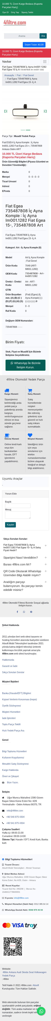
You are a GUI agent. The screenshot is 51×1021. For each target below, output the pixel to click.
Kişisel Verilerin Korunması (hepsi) (19, 699)
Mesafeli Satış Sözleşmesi (15, 763)
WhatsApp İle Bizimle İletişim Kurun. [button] (27, 365)
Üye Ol (5, 12)
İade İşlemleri (9, 718)
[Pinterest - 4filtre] (32, 612)
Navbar (6, 62)
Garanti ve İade (9, 666)
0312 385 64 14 (41, 904)
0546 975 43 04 (36, 910)
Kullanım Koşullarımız (13, 757)
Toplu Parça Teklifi (11, 724)
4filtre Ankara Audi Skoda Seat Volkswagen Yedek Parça (24, 974)
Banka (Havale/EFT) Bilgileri (16, 693)
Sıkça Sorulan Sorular (13, 672)
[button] (25, 111)
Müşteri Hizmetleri (11, 712)
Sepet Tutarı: (34, 44)
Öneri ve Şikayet (10, 776)
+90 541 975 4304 (15, 823)
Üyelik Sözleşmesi (11, 705)
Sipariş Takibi (27, 12)
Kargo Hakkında (10, 770)
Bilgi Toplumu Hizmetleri (14, 751)
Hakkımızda (8, 659)
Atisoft (36, 985)
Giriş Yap (15, 12)
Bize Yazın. (12, 782)
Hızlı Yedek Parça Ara (13, 730)
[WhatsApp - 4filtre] (25, 612)
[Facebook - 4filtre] (18, 612)
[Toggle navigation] (45, 61)
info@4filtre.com (21, 897)
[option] (25, 111)
